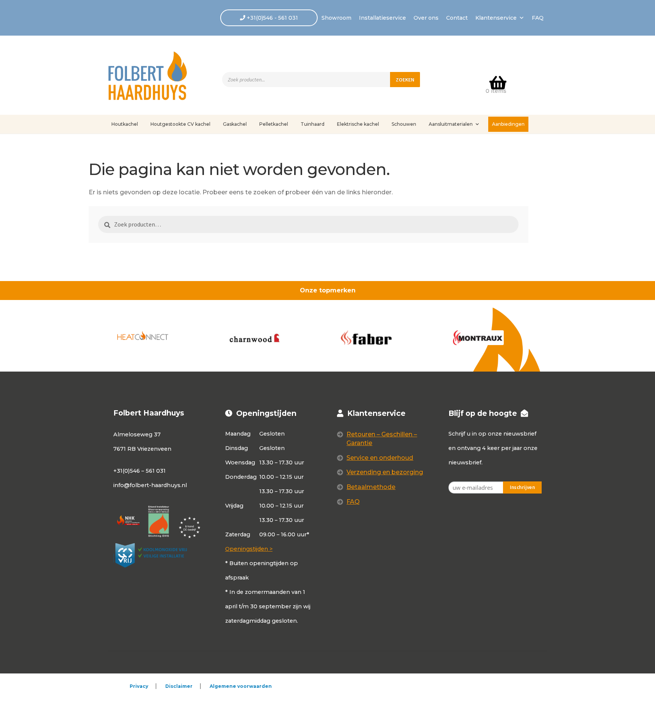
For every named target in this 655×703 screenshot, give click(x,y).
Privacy (139, 686)
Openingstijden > (249, 548)
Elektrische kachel (358, 124)
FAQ (538, 17)
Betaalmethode (370, 487)
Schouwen (404, 124)
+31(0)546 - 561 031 (271, 17)
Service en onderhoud (379, 457)
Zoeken (405, 79)
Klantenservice (496, 17)
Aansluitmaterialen (451, 124)
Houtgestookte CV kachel (180, 124)
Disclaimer (179, 686)
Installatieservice (382, 17)
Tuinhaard (312, 124)
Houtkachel (124, 124)
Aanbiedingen (508, 124)
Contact (457, 17)
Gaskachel (235, 124)
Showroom (336, 17)
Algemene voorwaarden (241, 686)
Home (125, 147)
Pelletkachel (273, 124)
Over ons (426, 17)
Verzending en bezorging (384, 472)
